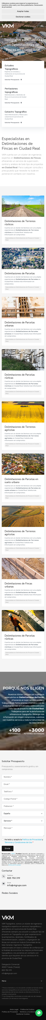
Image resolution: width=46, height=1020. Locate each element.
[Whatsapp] (38, 1012)
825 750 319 (7, 970)
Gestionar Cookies (23, 1014)
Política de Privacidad (32, 839)
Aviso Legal (14, 1009)
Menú (4, 981)
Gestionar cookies (23, 17)
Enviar (7, 848)
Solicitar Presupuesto (12, 79)
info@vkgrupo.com (9, 973)
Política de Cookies (27, 1009)
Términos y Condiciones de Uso (18, 842)
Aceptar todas (23, 11)
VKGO (13, 853)
